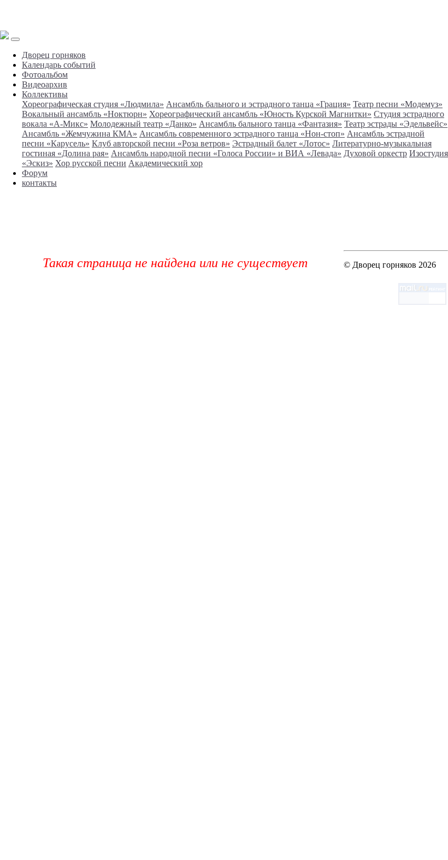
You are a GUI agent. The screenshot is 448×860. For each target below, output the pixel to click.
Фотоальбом (45, 74)
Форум (35, 173)
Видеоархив (44, 84)
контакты (39, 182)
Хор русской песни (90, 163)
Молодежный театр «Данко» (143, 123)
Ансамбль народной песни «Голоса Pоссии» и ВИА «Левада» (226, 153)
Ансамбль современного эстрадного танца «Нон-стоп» (242, 133)
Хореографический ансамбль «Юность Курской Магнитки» (260, 114)
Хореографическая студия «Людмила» (93, 104)
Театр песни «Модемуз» (398, 104)
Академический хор (165, 163)
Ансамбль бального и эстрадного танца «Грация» (258, 104)
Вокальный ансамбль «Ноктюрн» (84, 114)
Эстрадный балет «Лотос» (281, 143)
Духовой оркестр (375, 153)
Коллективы (45, 94)
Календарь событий (59, 64)
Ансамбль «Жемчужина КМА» (79, 133)
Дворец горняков (54, 55)
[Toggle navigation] (15, 39)
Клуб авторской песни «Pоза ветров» (161, 143)
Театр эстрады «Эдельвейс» (395, 123)
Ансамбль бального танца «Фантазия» (270, 123)
